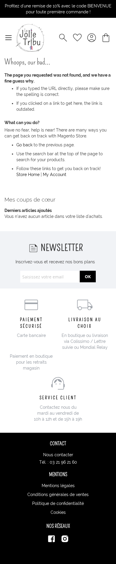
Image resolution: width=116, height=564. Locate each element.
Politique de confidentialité (58, 503)
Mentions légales (58, 485)
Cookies (58, 512)
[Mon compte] (91, 37)
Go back (24, 144)
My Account (54, 174)
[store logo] (30, 38)
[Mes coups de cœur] (77, 37)
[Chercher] (63, 37)
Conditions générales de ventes (58, 494)
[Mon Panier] (106, 37)
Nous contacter (58, 454)
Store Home (28, 174)
